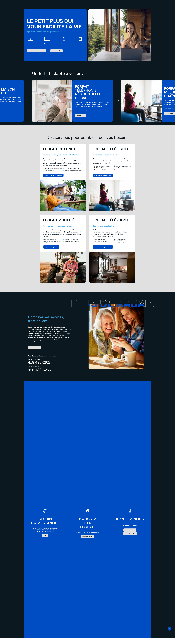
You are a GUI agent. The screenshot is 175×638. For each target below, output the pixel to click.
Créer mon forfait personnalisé (53, 175)
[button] (27, 100)
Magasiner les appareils (51, 247)
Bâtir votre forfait (35, 348)
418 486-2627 (39, 362)
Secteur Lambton (130, 530)
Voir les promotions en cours (36, 51)
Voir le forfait (80, 115)
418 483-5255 (39, 369)
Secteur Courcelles (129, 534)
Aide (45, 535)
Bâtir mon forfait (56, 51)
